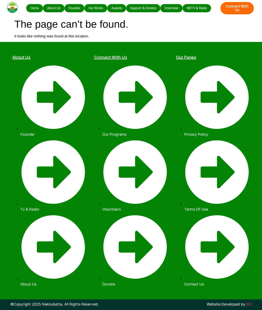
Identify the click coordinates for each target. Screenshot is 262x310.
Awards (116, 8)
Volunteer (171, 8)
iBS (249, 304)
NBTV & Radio (197, 8)
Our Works (95, 8)
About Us (53, 8)
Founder (74, 8)
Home (34, 8)
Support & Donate (143, 8)
